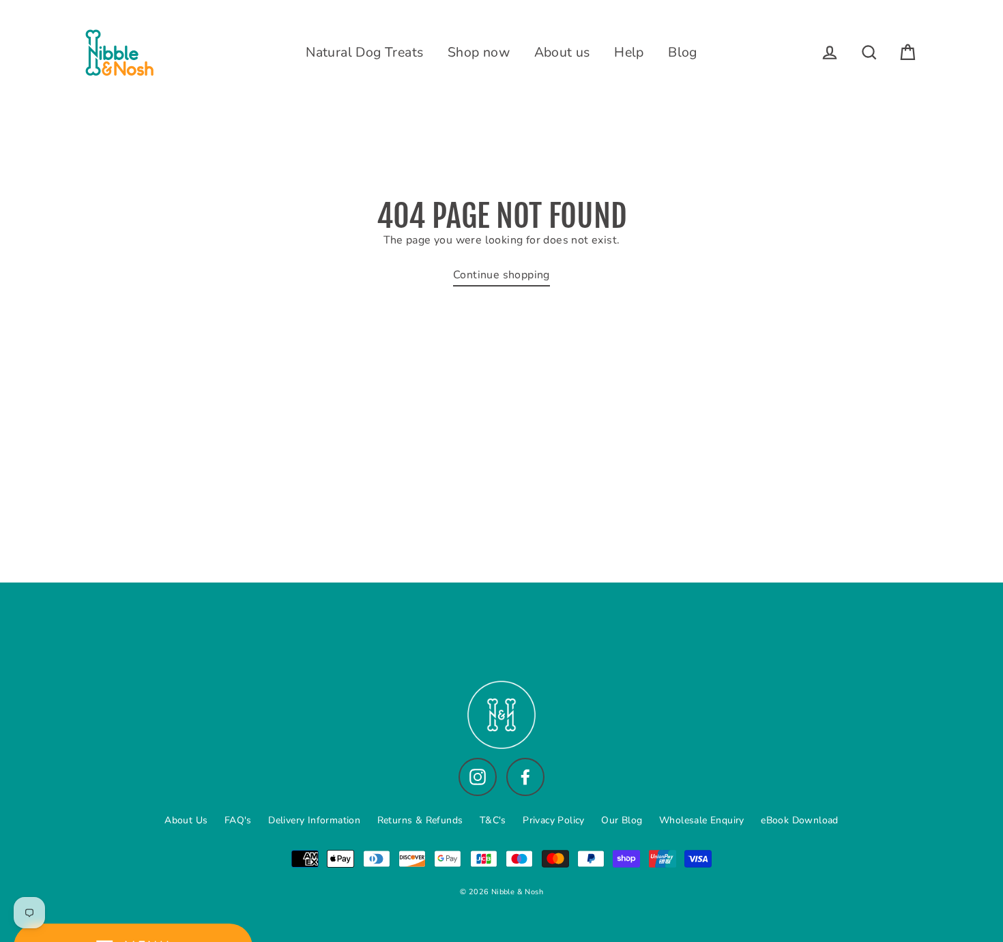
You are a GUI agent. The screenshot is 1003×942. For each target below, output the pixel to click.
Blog (682, 52)
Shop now (479, 52)
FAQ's (238, 820)
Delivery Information (314, 820)
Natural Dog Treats (364, 52)
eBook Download (800, 820)
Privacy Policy (554, 820)
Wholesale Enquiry (701, 820)
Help (629, 52)
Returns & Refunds (420, 820)
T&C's (493, 820)
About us (562, 52)
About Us (185, 820)
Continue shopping (501, 274)
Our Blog (621, 820)
